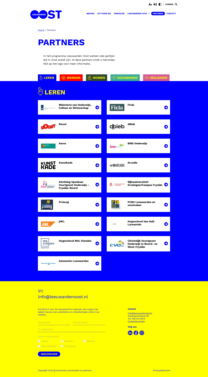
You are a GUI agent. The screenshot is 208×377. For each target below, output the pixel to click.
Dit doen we (104, 13)
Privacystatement (161, 370)
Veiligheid (70, 346)
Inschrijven (49, 354)
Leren (44, 341)
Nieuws (90, 13)
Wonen (91, 341)
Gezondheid (48, 346)
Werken (68, 341)
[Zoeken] (176, 4)
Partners (158, 13)
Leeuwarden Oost (137, 13)
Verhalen (119, 13)
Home (41, 30)
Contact (171, 13)
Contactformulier (136, 321)
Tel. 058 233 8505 (136, 318)
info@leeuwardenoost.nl (63, 296)
